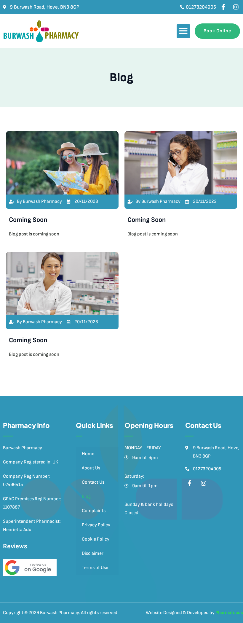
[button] (184, 31)
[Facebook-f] (223, 7)
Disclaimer (92, 553)
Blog (86, 496)
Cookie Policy (95, 539)
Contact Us (93, 482)
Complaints (93, 511)
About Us (91, 468)
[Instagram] (236, 7)
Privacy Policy (96, 525)
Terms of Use (95, 568)
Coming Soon (28, 220)
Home (88, 454)
